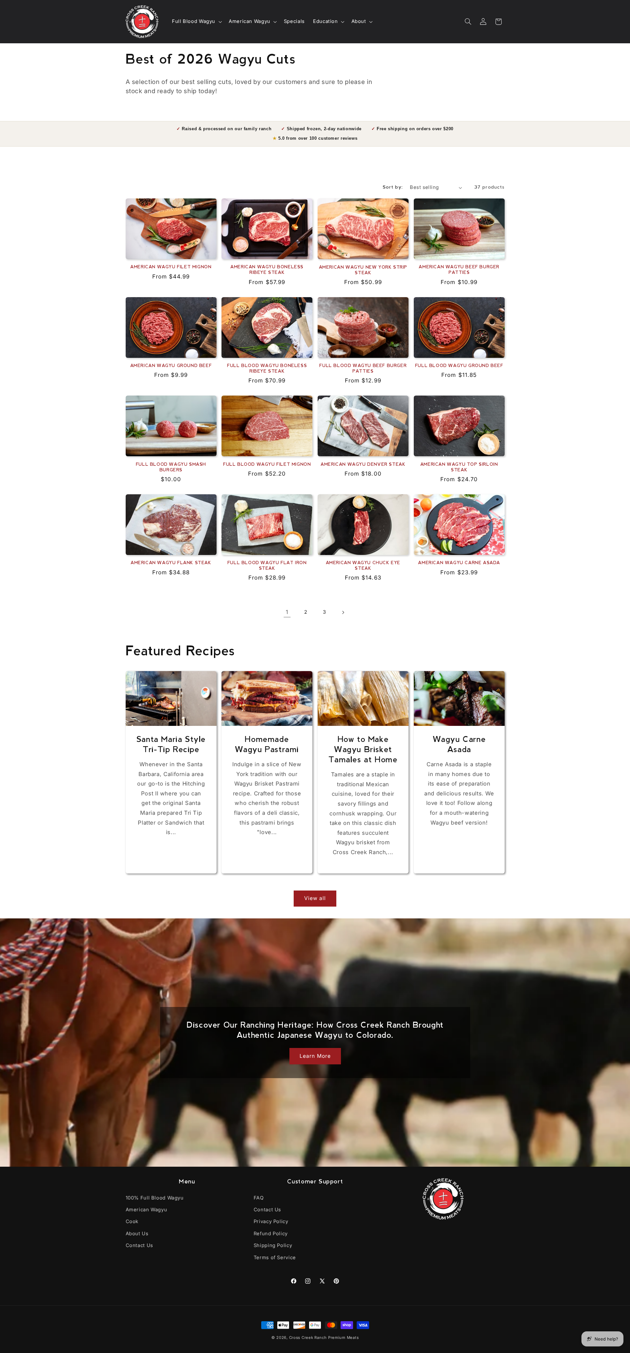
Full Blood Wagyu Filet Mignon (267, 464)
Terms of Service (275, 1258)
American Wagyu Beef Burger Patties (459, 270)
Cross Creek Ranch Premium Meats (324, 1337)
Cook (132, 1222)
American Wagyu (146, 1210)
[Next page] (342, 612)
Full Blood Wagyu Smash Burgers (171, 467)
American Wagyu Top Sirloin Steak (459, 467)
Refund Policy (271, 1234)
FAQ (259, 1198)
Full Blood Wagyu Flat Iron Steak (267, 566)
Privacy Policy (271, 1222)
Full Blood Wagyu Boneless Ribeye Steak (267, 369)
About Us (137, 1234)
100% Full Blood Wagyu (155, 1198)
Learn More (315, 1056)
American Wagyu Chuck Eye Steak (363, 566)
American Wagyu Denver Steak (363, 464)
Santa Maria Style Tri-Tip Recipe (170, 745)
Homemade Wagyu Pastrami (267, 745)
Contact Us (139, 1245)
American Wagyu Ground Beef (171, 366)
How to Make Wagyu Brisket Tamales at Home (362, 750)
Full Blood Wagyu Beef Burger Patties (363, 369)
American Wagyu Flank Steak (171, 563)
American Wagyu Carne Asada (459, 563)
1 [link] (287, 612)
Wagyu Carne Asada (459, 745)
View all (315, 898)
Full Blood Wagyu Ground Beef (459, 366)
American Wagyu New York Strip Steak (363, 270)
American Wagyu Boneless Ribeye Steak (267, 270)
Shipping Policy (273, 1245)
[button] (196, 21)
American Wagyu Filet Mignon (170, 267)
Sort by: (393, 187)
